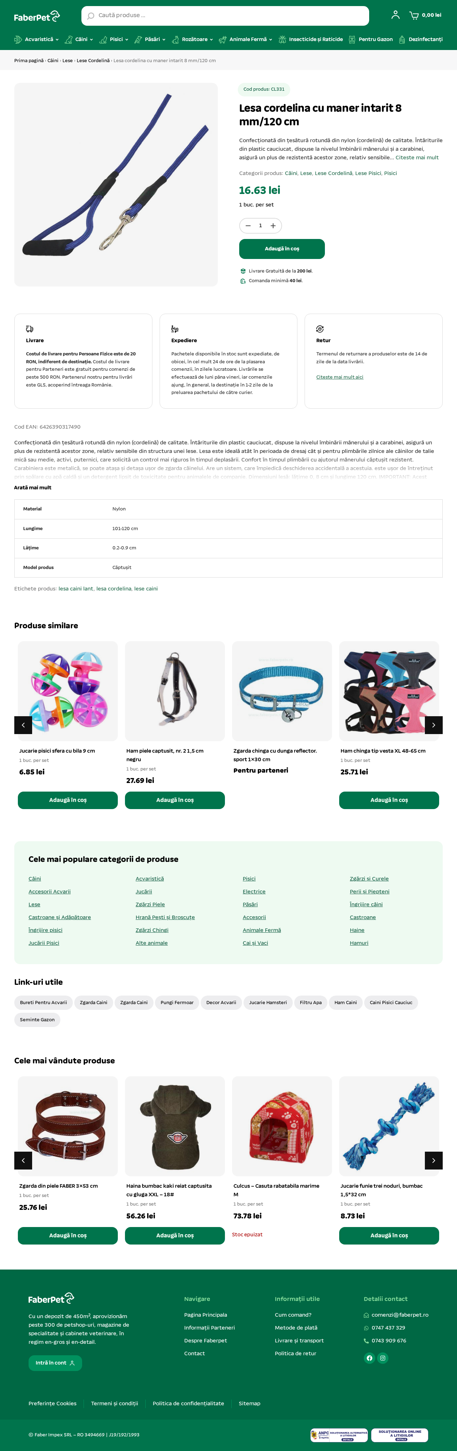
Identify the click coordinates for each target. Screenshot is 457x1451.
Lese (67, 61)
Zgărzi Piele (150, 905)
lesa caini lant (76, 589)
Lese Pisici (368, 173)
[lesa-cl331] (116, 184)
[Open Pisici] (127, 39)
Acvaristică (150, 879)
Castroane (363, 918)
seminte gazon (37, 1020)
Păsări (250, 905)
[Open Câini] (91, 39)
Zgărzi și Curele (369, 879)
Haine (357, 930)
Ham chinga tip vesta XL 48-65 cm (383, 751)
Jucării (144, 892)
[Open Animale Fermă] (270, 39)
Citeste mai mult (417, 158)
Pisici (390, 173)
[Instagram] (382, 1358)
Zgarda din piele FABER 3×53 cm (58, 1186)
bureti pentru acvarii (43, 1003)
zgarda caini (93, 1003)
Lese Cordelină (93, 61)
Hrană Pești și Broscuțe (165, 918)
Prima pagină (29, 61)
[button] (31, 488)
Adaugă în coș (282, 249)
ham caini (346, 1003)
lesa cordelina (113, 589)
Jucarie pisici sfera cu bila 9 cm (57, 751)
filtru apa (311, 1003)
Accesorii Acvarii (50, 892)
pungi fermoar (177, 1003)
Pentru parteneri (260, 770)
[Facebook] (369, 1358)
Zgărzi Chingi (152, 930)
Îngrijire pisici (45, 930)
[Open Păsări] (164, 39)
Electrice (254, 892)
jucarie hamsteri (268, 1003)
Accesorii (254, 918)
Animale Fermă (262, 930)
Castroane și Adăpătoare (60, 918)
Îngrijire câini (366, 905)
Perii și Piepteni (370, 892)
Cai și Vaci (255, 943)
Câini (53, 61)
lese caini (146, 589)
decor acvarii (221, 1003)
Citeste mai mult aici (339, 377)
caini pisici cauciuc (391, 1003)
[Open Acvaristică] (57, 39)
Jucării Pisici (44, 943)
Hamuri (359, 943)
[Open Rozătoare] (211, 39)
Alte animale (152, 943)
